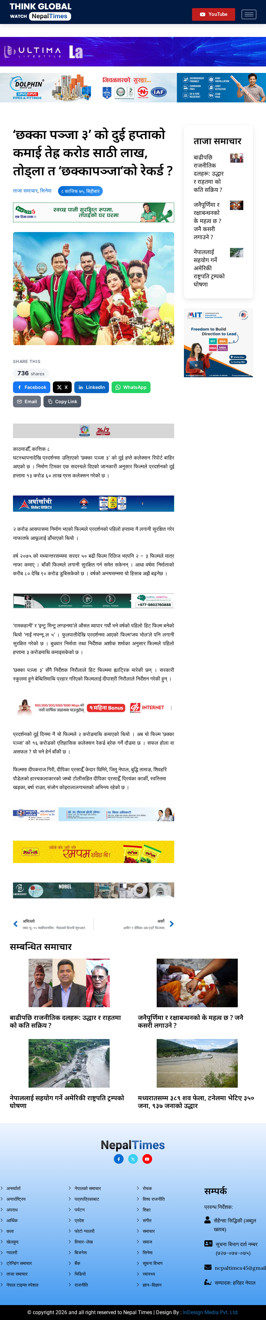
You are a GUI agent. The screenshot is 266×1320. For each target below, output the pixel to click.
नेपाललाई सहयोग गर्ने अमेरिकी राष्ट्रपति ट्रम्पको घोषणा (209, 268)
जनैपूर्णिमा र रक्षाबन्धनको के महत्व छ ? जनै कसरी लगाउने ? (207, 221)
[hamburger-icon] (249, 14)
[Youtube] (147, 1159)
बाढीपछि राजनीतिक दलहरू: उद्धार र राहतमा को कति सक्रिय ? (209, 173)
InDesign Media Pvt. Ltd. (211, 1312)
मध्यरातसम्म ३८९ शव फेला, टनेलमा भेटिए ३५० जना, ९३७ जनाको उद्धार (196, 1101)
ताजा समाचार (25, 191)
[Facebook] (119, 1159)
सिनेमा (46, 191)
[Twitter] (133, 1159)
